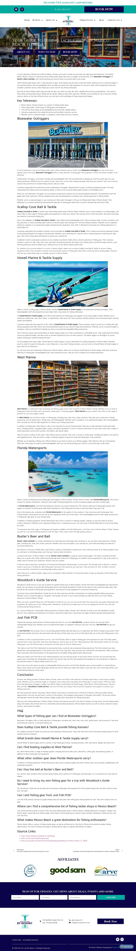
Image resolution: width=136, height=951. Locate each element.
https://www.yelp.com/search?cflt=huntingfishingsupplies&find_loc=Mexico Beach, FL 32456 (54, 841)
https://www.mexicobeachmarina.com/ (35, 838)
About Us (50, 20)
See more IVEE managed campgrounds (68, 2)
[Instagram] (22, 9)
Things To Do (86, 20)
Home (27, 20)
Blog (101, 20)
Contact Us (113, 20)
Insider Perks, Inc (118, 947)
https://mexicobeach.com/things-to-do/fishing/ (38, 836)
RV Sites (36, 20)
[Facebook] (16, 9)
